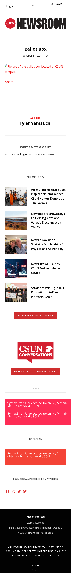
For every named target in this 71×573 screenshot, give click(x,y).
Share (9, 82)
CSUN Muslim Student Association (35, 532)
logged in (25, 154)
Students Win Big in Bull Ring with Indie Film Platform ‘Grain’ (47, 292)
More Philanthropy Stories (35, 315)
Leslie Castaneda (35, 522)
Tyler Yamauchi (35, 123)
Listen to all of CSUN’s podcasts (35, 371)
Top (36, 565)
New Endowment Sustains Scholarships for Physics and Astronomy (48, 244)
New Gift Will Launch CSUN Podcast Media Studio (45, 268)
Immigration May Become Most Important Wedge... (35, 527)
